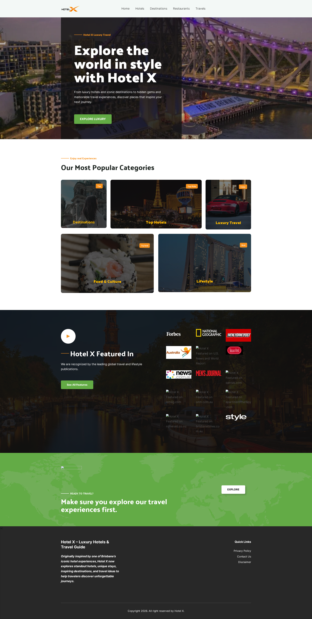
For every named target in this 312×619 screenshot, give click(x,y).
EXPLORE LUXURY (93, 119)
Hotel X (179, 611)
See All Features (77, 384)
